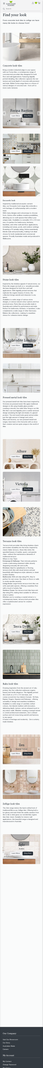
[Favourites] (36, 3)
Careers (5, 1049)
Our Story (6, 1043)
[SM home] (11, 3)
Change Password (9, 1064)
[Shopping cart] (39, 3)
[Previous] (4, 113)
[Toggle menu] (4, 3)
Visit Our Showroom (10, 1039)
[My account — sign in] (33, 3)
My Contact (7, 1061)
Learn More (16, 116)
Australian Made (9, 1046)
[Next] (38, 113)
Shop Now (27, 116)
